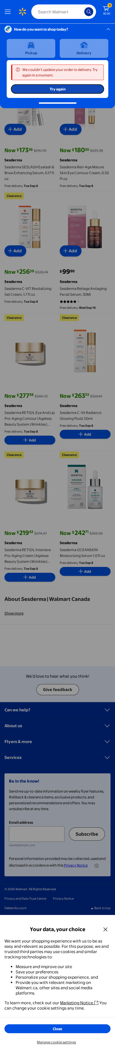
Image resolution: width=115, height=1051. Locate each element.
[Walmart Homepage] (22, 11)
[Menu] (8, 11)
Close (57, 1029)
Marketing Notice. (77, 1002)
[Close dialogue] (105, 929)
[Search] (88, 11)
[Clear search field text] (81, 11)
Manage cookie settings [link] (56, 1042)
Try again (58, 89)
